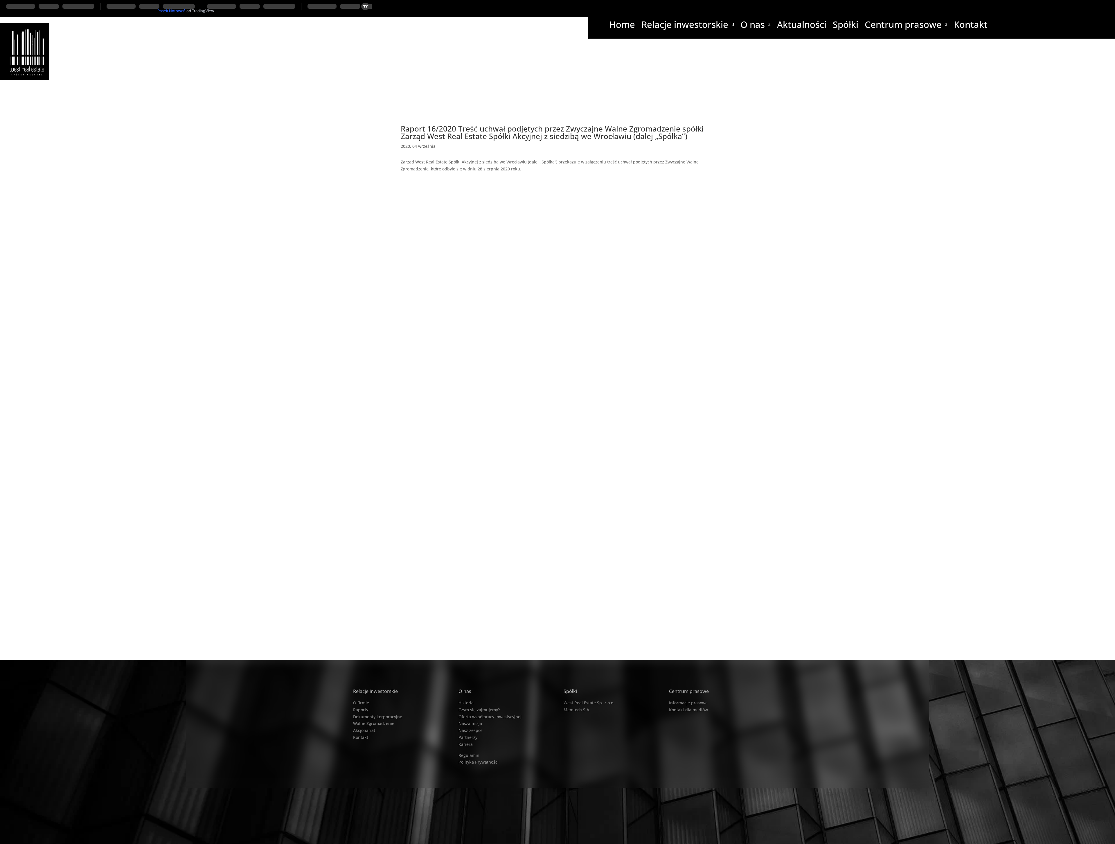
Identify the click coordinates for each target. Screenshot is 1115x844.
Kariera (465, 744)
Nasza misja (470, 723)
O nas (752, 25)
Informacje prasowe (688, 703)
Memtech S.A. (577, 709)
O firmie (361, 703)
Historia (466, 703)
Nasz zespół (470, 730)
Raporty (360, 709)
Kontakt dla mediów (688, 709)
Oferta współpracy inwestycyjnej (489, 716)
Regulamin (468, 755)
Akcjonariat (364, 730)
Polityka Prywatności (478, 762)
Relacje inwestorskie (684, 25)
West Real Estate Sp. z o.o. (589, 703)
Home (622, 25)
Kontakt (971, 25)
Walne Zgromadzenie (373, 723)
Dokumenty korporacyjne (377, 716)
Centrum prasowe (903, 25)
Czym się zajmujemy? (479, 709)
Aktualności (801, 25)
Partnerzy (467, 737)
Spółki (845, 25)
